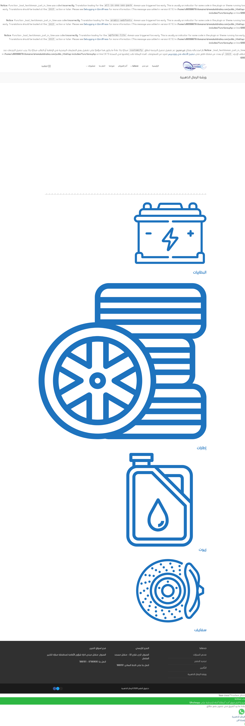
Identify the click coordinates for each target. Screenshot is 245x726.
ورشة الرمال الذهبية (197, 674)
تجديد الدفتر (200, 661)
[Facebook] (54, 688)
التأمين (203, 668)
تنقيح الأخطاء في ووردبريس (181, 54)
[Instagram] (61, 688)
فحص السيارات (199, 655)
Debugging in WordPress (96, 9)
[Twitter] (57, 688)
